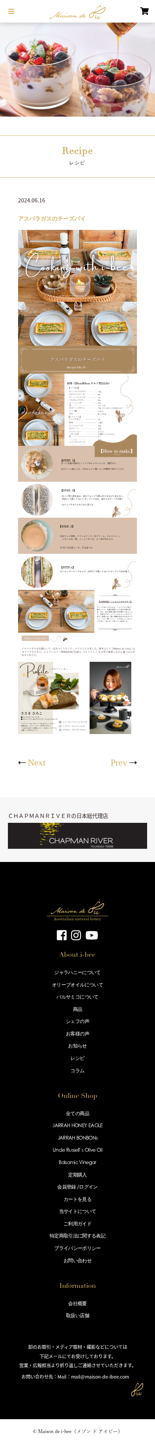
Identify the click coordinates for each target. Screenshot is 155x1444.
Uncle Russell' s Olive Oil (77, 1150)
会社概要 (77, 1303)
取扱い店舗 (77, 1315)
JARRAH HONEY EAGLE (77, 1125)
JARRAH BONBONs (78, 1138)
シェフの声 (77, 1021)
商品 (77, 1009)
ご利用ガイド (77, 1224)
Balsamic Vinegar (77, 1162)
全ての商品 (77, 1113)
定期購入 (77, 1175)
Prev (119, 762)
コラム (77, 1070)
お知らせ (77, 1046)
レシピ (77, 1058)
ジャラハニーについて (77, 972)
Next (37, 762)
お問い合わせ (77, 1260)
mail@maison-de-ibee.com (100, 1376)
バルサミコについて (77, 997)
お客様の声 (77, 1034)
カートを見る (77, 1199)
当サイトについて (77, 1211)
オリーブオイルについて (77, 985)
